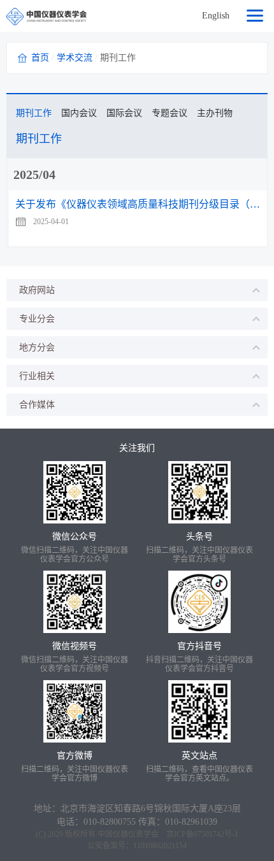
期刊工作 (34, 113)
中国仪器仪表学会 (128, 834)
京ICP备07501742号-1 (202, 834)
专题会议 (169, 113)
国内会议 (79, 113)
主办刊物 (215, 113)
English (215, 15)
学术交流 (74, 57)
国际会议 (124, 113)
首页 (40, 57)
